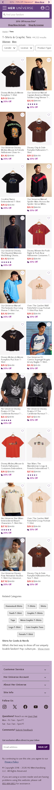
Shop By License (36, 25)
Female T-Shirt (26, 634)
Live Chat (32, 716)
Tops (12, 620)
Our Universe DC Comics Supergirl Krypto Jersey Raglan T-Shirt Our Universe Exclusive (38, 359)
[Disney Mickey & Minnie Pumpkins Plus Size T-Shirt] (13, 338)
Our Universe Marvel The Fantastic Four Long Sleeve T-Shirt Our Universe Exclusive (12, 308)
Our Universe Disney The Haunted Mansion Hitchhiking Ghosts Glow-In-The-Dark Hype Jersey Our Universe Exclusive (11, 253)
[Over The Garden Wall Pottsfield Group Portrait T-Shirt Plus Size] (39, 286)
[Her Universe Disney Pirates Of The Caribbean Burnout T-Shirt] (13, 390)
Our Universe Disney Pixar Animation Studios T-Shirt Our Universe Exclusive (12, 575)
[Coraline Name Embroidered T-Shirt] (13, 180)
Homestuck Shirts (14, 606)
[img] (4, 707)
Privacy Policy (12, 762)
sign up (43, 747)
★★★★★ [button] (32, 104)
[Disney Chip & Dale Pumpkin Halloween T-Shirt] (39, 128)
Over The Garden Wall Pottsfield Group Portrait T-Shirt (38, 520)
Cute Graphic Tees (34, 627)
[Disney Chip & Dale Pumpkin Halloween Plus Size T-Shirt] (39, 554)
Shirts (43, 606)
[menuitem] (47, 8)
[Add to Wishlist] (22, 60)
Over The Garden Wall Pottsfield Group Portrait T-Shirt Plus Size (38, 308)
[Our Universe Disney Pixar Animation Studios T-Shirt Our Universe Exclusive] (13, 554)
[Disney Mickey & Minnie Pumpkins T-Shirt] (13, 74)
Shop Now (39, 2)
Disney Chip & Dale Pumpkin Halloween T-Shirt (38, 150)
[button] (4, 8)
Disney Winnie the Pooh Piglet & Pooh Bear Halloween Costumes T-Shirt (38, 253)
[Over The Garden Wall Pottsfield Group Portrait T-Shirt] (39, 499)
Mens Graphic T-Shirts (30, 620)
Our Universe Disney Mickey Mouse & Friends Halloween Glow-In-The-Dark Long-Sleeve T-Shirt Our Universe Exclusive (12, 150)
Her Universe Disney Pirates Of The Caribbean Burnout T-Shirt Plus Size (37, 411)
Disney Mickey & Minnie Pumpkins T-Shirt (12, 94)
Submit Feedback (24, 730)
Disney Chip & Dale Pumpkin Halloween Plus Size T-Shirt (38, 575)
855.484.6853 (9, 783)
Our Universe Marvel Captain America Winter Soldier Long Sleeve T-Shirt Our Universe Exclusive (38, 95)
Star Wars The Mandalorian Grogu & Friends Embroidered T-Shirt (38, 466)
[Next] (49, 2)
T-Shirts (31, 606)
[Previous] (3, 2)
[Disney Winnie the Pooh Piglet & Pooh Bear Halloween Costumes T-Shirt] (39, 232)
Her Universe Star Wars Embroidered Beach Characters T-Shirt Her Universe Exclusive (12, 520)
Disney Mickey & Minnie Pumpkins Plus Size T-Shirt (12, 359)
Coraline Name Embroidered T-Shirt (11, 200)
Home (5, 32)
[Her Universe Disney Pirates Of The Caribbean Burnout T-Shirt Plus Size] (39, 390)
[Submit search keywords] (4, 15)
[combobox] (26, 15)
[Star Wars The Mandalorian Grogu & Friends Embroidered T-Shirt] (39, 444)
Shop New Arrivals (17, 25)
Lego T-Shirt (15, 627)
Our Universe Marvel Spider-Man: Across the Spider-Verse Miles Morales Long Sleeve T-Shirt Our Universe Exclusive (38, 201)
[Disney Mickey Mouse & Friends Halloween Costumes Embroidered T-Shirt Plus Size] (13, 444)
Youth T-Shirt (15, 613)
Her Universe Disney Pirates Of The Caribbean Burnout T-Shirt (11, 411)
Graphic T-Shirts (35, 613)
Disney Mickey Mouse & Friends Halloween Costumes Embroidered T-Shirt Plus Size (12, 466)
